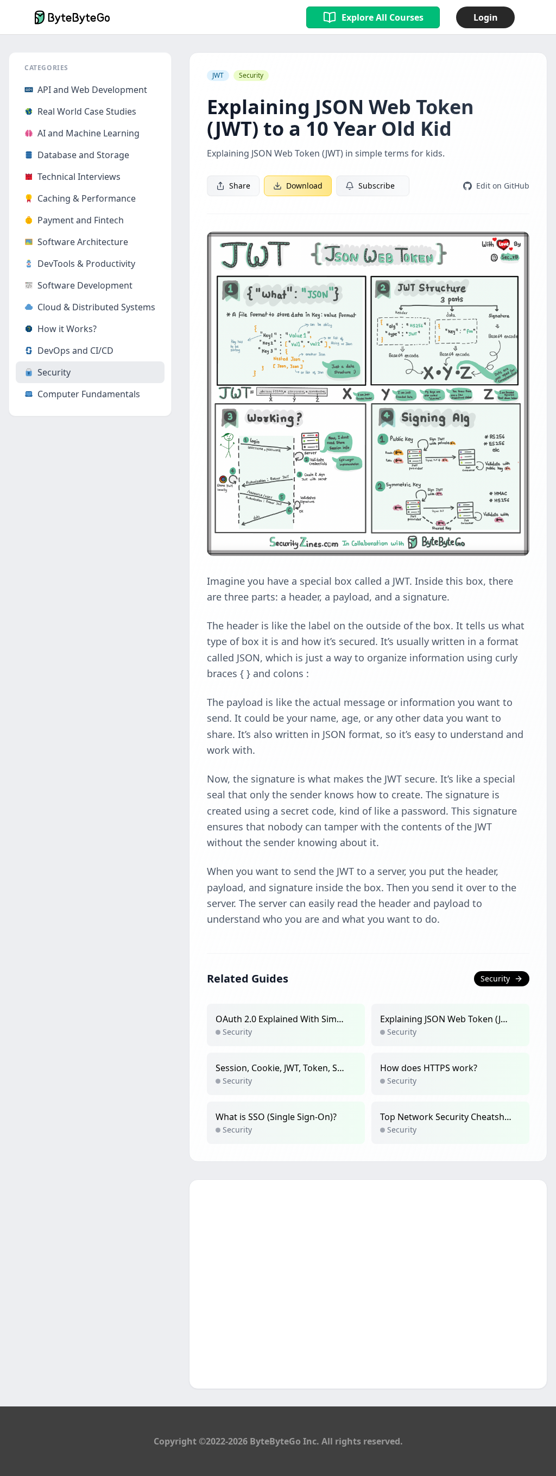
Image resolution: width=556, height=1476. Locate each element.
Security (54, 372)
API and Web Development (92, 90)
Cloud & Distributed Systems (96, 307)
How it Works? (67, 329)
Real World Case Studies (86, 111)
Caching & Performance (86, 198)
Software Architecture (82, 242)
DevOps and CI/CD (75, 351)
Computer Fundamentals (88, 394)
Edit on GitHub (502, 185)
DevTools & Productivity (86, 264)
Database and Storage (83, 155)
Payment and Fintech (80, 220)
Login (485, 17)
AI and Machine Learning (88, 133)
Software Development (84, 285)
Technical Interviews (79, 177)
